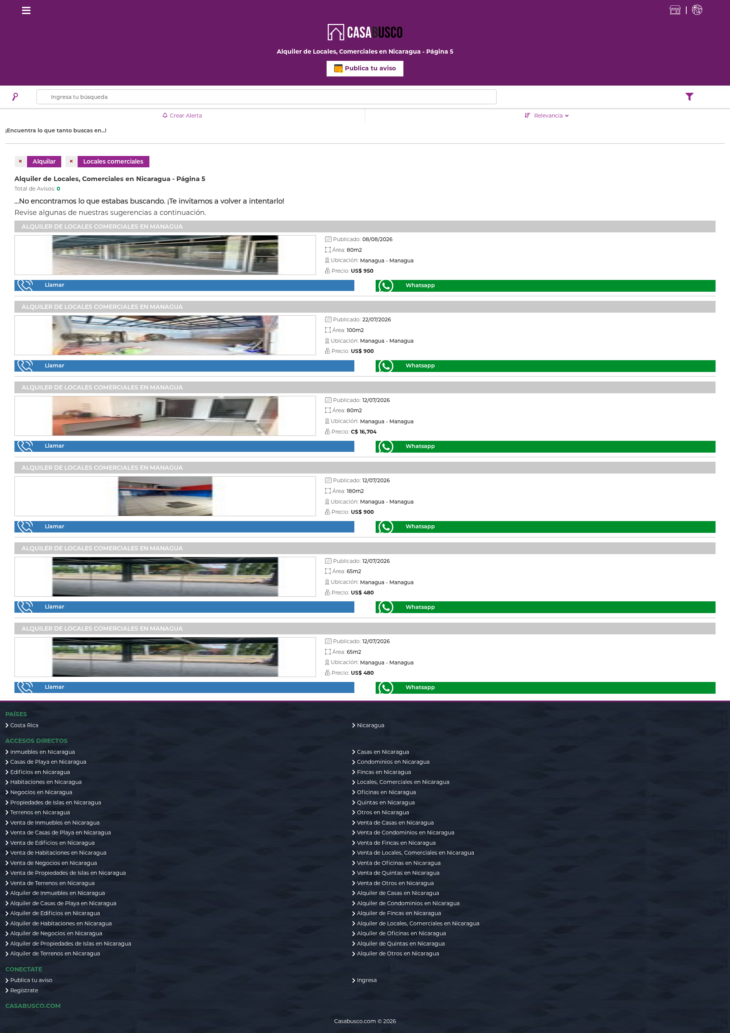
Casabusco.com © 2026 (365, 1021)
